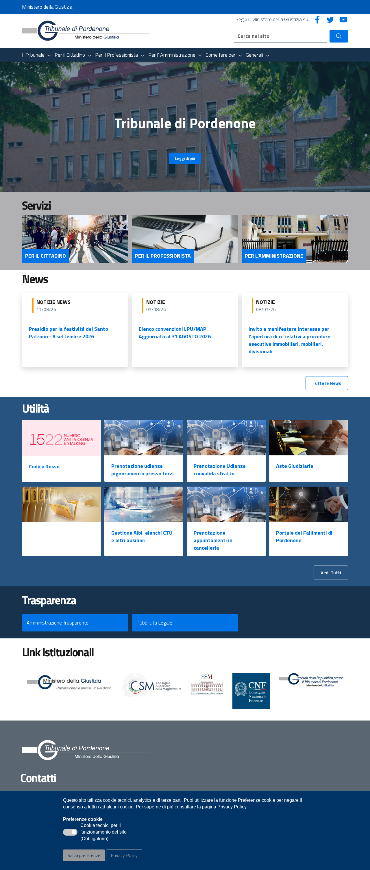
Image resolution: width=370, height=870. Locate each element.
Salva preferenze (84, 855)
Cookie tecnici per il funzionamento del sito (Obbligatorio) (103, 832)
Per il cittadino (45, 256)
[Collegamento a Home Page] (85, 30)
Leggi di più (185, 158)
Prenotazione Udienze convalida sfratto (220, 469)
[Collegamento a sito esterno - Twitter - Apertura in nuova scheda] (330, 19)
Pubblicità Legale (154, 623)
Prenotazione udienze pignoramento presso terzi (142, 469)
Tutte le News (326, 383)
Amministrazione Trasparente (57, 623)
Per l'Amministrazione (274, 256)
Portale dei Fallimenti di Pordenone (304, 536)
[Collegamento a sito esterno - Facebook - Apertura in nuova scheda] (317, 19)
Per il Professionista (163, 256)
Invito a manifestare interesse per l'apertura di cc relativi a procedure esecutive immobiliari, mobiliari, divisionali (289, 340)
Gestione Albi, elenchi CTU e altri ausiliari (142, 536)
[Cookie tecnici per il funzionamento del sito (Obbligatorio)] (70, 832)
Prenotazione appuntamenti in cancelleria (213, 540)
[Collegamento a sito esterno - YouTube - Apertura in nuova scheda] (343, 19)
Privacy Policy (124, 855)
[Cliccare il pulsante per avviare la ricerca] (339, 36)
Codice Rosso (44, 466)
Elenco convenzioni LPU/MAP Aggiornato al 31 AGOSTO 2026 (175, 332)
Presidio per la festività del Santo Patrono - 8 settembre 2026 (68, 332)
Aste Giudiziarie (294, 466)
